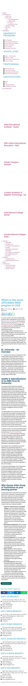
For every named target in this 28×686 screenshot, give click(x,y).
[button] (3, 314)
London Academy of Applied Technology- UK (15, 193)
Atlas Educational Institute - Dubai (12, 125)
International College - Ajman (14, 213)
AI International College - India (15, 235)
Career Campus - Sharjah (12, 163)
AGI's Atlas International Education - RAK (15, 144)
